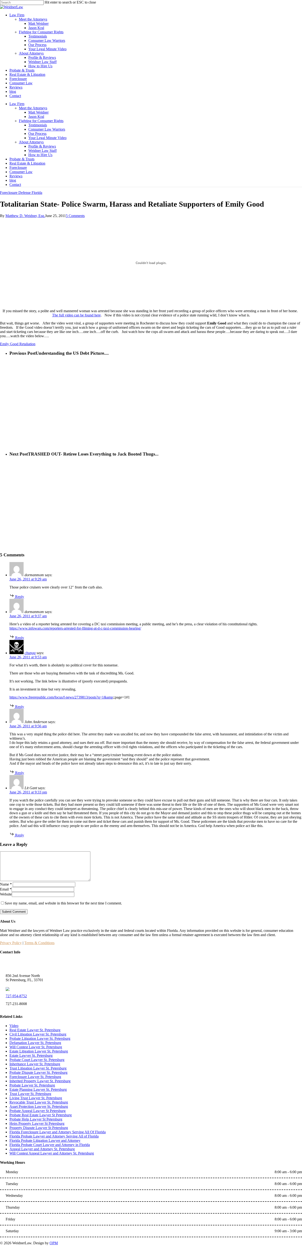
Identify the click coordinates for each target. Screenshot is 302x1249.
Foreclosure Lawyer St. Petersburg (35, 1077)
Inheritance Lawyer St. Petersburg (34, 1064)
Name (6, 884)
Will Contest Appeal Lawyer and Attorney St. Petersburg (51, 1153)
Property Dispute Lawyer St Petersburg (38, 1128)
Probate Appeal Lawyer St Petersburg (37, 1111)
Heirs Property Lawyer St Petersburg (36, 1123)
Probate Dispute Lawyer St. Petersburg (38, 1072)
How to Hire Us (40, 155)
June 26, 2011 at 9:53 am (28, 657)
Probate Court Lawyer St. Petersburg (36, 1060)
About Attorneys (31, 142)
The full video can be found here (76, 315)
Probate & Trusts (21, 159)
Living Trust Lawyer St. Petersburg (35, 1098)
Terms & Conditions (39, 943)
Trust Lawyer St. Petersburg (30, 1094)
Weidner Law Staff (42, 151)
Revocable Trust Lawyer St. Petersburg (38, 1102)
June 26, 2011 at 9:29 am (28, 579)
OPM (54, 1243)
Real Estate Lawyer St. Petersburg (34, 1030)
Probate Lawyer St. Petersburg (32, 1085)
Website (6, 894)
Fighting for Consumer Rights (41, 121)
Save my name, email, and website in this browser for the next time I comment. (63, 903)
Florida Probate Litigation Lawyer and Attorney (44, 1140)
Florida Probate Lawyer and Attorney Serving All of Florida (54, 1136)
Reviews (15, 176)
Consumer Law (21, 172)
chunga (30, 653)
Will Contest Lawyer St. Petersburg (35, 1047)
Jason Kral (36, 117)
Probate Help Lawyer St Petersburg (35, 1119)
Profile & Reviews (42, 146)
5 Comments (75, 216)
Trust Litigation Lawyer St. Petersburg (38, 1068)
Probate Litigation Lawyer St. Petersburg (39, 1038)
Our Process (37, 134)
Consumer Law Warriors (46, 129)
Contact (15, 185)
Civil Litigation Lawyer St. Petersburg (37, 1034)
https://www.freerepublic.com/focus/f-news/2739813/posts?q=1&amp (61, 697)
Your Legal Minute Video (47, 138)
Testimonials (37, 125)
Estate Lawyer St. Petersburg (31, 1055)
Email (6, 889)
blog (12, 180)
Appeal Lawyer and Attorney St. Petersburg (42, 1149)
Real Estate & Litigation (27, 163)
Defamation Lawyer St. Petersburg (35, 1043)
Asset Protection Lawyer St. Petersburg (38, 1106)
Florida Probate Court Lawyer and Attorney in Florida (49, 1145)
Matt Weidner (38, 112)
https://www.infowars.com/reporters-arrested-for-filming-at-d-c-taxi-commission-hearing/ (75, 628)
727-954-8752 (16, 996)
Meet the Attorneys (33, 108)
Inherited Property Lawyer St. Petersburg (40, 1081)
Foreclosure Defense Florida (21, 193)
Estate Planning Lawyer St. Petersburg (38, 1089)
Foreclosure (18, 168)
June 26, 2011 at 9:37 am (28, 616)
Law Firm (16, 104)
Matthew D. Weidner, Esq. (25, 216)
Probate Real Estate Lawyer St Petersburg (40, 1115)
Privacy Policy (11, 943)
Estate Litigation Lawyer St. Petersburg (38, 1051)
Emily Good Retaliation (17, 344)
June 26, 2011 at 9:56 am (28, 726)
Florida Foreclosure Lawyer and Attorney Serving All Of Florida (57, 1132)
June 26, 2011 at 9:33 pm (28, 792)
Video (13, 1026)
